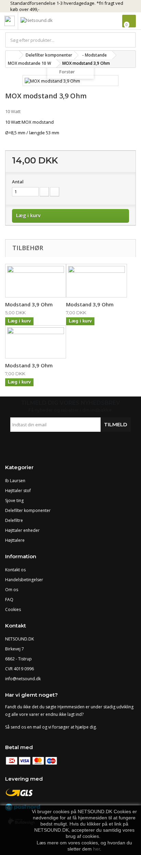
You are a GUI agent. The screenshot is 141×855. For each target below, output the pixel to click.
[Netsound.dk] (51, 21)
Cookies (13, 609)
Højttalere (15, 540)
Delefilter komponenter (28, 510)
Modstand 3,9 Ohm (29, 304)
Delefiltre (14, 520)
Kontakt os (15, 570)
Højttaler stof (18, 490)
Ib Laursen (15, 481)
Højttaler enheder (22, 530)
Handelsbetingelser (24, 580)
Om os (11, 590)
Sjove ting (14, 500)
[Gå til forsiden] (12, 55)
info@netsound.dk (23, 679)
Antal (18, 182)
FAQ (9, 599)
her (96, 849)
